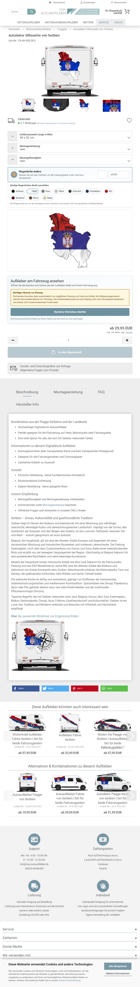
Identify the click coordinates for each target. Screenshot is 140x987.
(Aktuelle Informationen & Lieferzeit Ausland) (56, 123)
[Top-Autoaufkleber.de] (70, 11)
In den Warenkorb (70, 352)
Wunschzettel (120, 2)
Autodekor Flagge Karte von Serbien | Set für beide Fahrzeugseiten (113, 798)
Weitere (88, 22)
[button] (13, 340)
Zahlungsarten (103, 848)
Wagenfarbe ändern (30, 171)
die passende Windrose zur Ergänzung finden (45, 616)
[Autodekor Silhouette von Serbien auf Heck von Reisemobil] (70, 70)
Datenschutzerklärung (69, 980)
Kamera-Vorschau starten (70, 312)
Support (34, 848)
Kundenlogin (88, 2)
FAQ (101, 392)
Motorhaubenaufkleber (61, 22)
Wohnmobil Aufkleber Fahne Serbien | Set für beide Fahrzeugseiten (27, 739)
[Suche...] (31, 12)
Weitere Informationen (118, 973)
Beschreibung (27, 392)
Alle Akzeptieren (118, 966)
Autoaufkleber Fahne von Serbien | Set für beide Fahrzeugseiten (70, 798)
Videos (118, 22)
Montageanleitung (68, 392)
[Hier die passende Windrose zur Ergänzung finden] (70, 645)
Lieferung (34, 895)
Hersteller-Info (27, 404)
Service (104, 22)
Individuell (103, 895)
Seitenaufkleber (28, 22)
